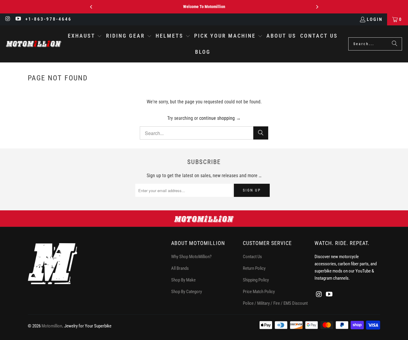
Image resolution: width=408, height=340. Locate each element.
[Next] (316, 6)
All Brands (180, 268)
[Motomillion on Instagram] (7, 19)
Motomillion (52, 326)
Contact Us (252, 256)
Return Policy (254, 268)
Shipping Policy (256, 280)
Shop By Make (183, 280)
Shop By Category (186, 291)
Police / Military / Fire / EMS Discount (275, 303)
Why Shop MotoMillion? (191, 256)
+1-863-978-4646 (48, 19)
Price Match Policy (259, 291)
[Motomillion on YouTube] (18, 19)
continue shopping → (220, 118)
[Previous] (91, 6)
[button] (85, 36)
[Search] (394, 43)
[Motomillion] (33, 44)
